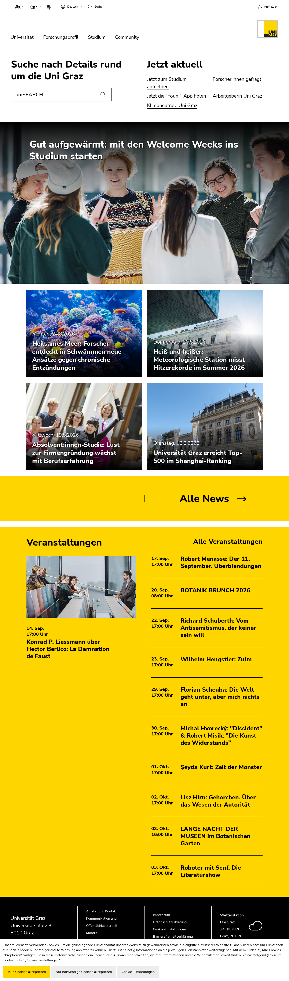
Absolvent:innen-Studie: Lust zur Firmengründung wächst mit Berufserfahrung (76, 453)
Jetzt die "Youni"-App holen (176, 96)
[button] (18, 6)
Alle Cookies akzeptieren (27, 972)
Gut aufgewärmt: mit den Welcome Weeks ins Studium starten (133, 150)
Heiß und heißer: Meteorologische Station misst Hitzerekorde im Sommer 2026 (199, 359)
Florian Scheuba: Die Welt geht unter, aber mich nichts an (219, 697)
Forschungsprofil (60, 37)
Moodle (92, 933)
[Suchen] (103, 94)
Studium (97, 37)
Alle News (204, 499)
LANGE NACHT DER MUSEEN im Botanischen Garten (215, 836)
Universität (22, 37)
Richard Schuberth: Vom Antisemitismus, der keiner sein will (218, 628)
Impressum (161, 915)
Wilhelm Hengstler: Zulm (216, 659)
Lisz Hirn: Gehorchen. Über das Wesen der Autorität (218, 801)
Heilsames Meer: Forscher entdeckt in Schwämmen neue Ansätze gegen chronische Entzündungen (76, 355)
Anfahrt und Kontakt (101, 911)
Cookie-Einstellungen (169, 929)
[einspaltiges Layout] (50, 6)
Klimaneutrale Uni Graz (172, 105)
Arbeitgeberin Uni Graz (237, 96)
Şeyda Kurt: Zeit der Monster (221, 767)
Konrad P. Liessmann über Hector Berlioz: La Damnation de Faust (67, 649)
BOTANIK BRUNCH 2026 (215, 590)
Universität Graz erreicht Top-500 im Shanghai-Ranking (197, 457)
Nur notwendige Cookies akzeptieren (84, 972)
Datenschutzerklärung (170, 922)
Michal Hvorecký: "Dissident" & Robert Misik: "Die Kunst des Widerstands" (221, 735)
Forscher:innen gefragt (237, 79)
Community (127, 37)
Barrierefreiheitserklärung (173, 936)
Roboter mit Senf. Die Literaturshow (210, 871)
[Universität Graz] (267, 30)
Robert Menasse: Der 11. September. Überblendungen (220, 562)
